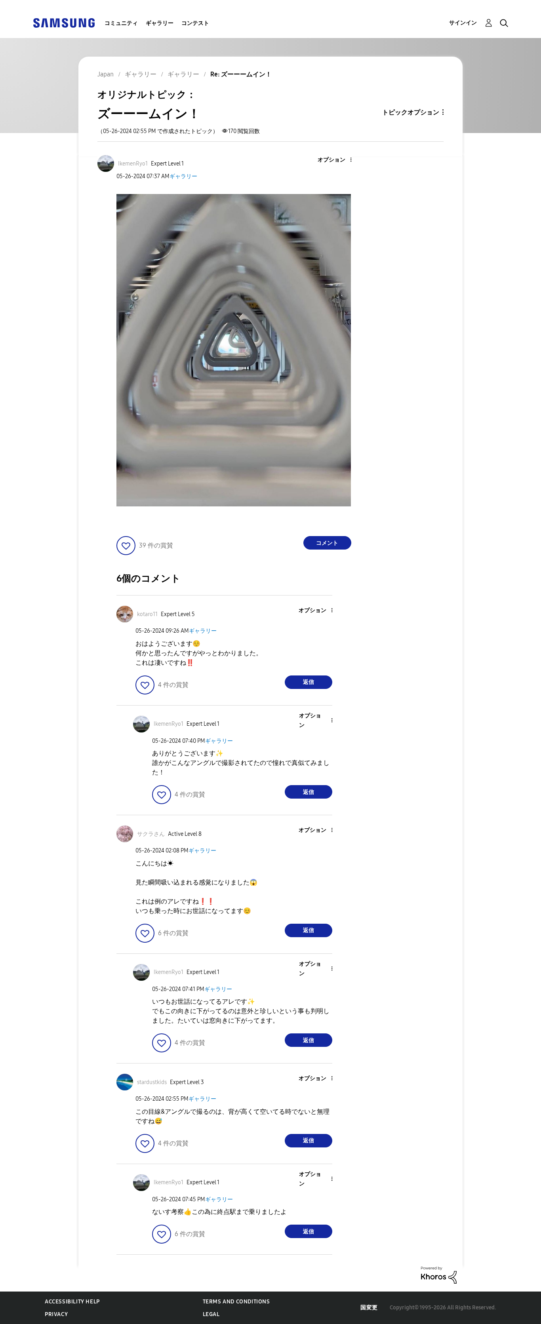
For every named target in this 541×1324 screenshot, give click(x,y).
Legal (211, 1314)
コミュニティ (121, 23)
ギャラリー (159, 23)
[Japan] (64, 22)
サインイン (463, 22)
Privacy (56, 1314)
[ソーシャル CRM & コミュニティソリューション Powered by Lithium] (439, 1274)
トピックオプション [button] (410, 112)
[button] (337, 160)
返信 (308, 682)
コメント (327, 543)
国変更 (369, 1307)
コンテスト (195, 23)
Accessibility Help (72, 1301)
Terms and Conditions (236, 1301)
